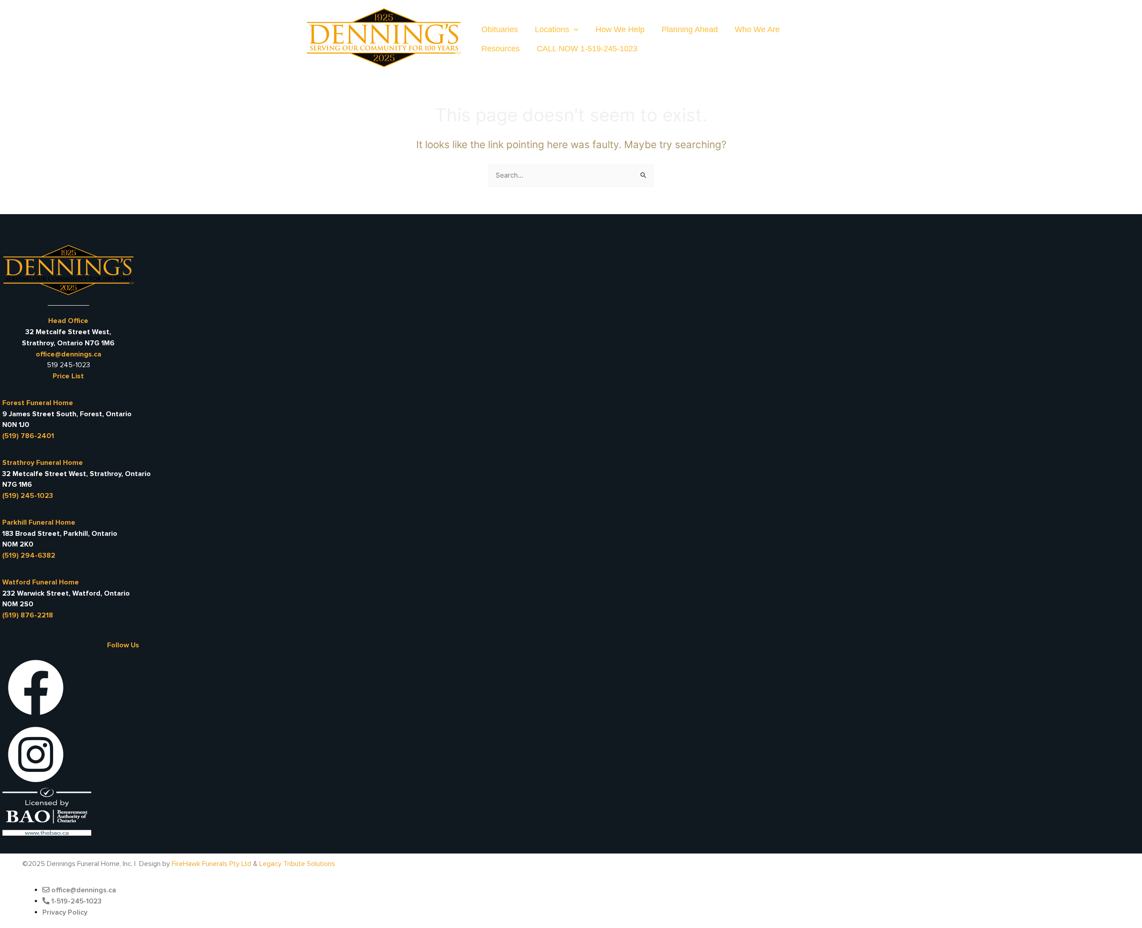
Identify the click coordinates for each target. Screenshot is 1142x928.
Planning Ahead (690, 29)
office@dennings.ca (68, 354)
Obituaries (499, 29)
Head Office (68, 320)
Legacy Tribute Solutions (297, 863)
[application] (574, 29)
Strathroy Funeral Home (42, 462)
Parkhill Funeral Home (38, 522)
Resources (500, 48)
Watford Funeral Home (40, 582)
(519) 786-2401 (28, 435)
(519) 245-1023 (27, 495)
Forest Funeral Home (37, 402)
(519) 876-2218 (27, 615)
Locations (552, 29)
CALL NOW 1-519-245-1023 (587, 48)
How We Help (620, 29)
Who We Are (757, 29)
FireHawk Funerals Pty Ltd (211, 863)
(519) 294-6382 (28, 555)
